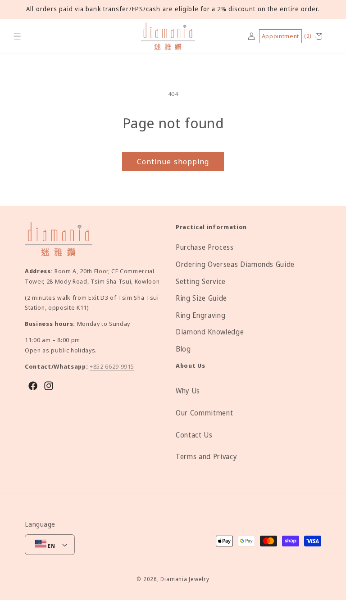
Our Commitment (204, 413)
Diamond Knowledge (210, 332)
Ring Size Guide (201, 298)
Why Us (188, 391)
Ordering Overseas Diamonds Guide (235, 264)
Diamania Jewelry (184, 579)
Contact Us (194, 435)
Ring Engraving (200, 315)
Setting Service (201, 281)
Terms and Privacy (206, 456)
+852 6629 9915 (112, 366)
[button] (17, 36)
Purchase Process (205, 247)
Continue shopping (173, 161)
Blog (183, 349)
